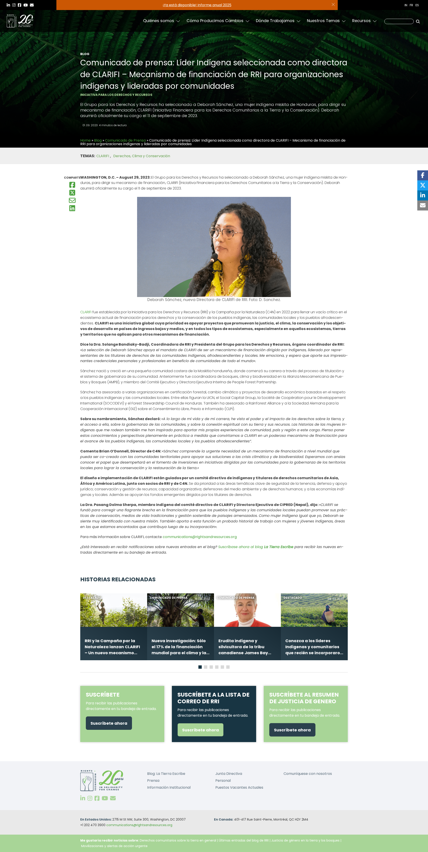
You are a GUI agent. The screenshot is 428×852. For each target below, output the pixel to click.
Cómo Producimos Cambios (215, 20)
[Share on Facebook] (422, 175)
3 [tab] (212, 668)
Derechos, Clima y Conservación (141, 156)
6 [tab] (228, 668)
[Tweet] (422, 185)
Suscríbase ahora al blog (255, 546)
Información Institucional (169, 787)
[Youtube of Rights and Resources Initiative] (105, 798)
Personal (223, 780)
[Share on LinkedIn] (422, 195)
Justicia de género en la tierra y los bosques (305, 840)
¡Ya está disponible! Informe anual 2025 (197, 5)
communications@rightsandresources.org (139, 825)
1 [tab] (200, 668)
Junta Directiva (228, 773)
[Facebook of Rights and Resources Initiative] (97, 798)
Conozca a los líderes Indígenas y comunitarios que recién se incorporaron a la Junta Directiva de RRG (314, 647)
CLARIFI (102, 156)
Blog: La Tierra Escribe (166, 773)
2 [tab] (206, 668)
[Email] (72, 200)
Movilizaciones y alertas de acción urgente (114, 846)
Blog (98, 140)
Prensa (153, 780)
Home (85, 140)
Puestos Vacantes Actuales (239, 787)
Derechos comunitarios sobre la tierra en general (178, 840)
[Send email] (422, 205)
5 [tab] (223, 668)
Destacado (92, 598)
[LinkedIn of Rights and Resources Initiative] (82, 798)
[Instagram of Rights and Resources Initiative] (89, 798)
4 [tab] (217, 668)
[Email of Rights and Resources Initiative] (113, 798)
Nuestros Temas (323, 20)
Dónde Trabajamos (275, 20)
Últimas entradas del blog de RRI (244, 840)
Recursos (361, 20)
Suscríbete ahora (109, 723)
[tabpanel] (113, 626)
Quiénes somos (158, 20)
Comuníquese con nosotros (308, 773)
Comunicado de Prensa (125, 140)
